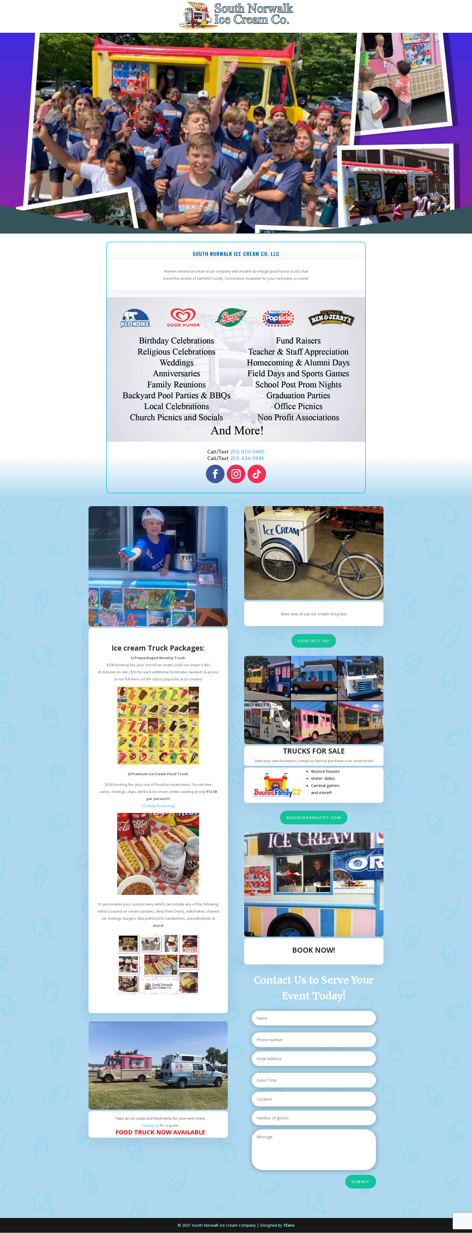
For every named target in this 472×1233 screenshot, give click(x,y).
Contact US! (314, 641)
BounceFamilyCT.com (313, 817)
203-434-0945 (247, 458)
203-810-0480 (247, 452)
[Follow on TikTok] (256, 474)
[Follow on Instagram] (236, 474)
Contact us (150, 1125)
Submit (361, 1181)
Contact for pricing (158, 805)
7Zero (288, 1225)
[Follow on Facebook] (215, 474)
